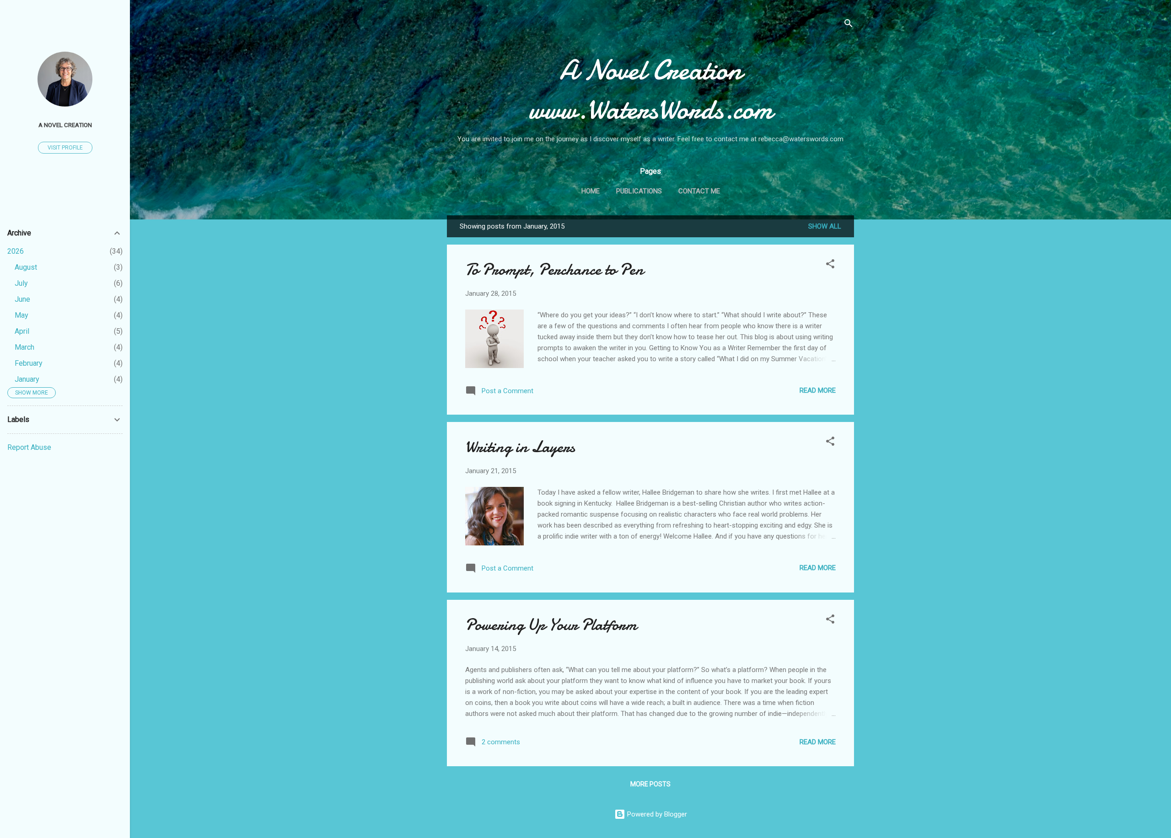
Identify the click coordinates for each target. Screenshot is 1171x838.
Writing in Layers (520, 447)
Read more (818, 390)
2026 (15, 251)
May (21, 315)
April (22, 331)
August (26, 267)
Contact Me (699, 191)
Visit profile (65, 147)
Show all (824, 226)
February (29, 363)
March (24, 347)
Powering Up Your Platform (551, 625)
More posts (650, 784)
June (22, 299)
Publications (639, 191)
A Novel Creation (65, 124)
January (27, 379)
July (21, 283)
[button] (830, 265)
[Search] (848, 25)
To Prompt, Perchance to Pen (554, 269)
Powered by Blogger (656, 814)
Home (590, 191)
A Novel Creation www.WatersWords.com (651, 89)
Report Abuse (29, 447)
